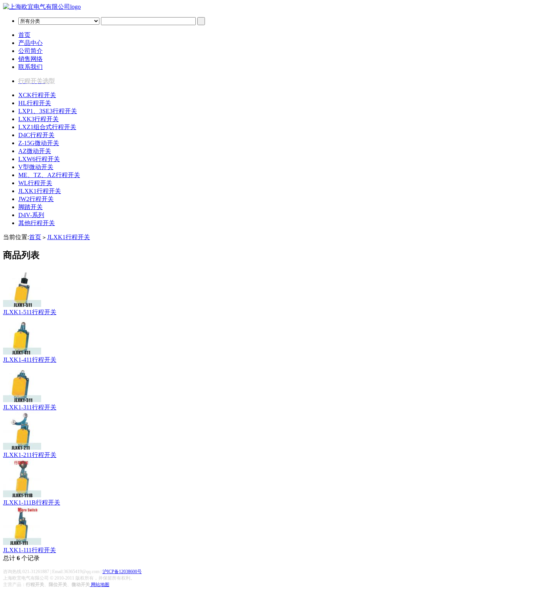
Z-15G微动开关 (38, 143)
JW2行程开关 (36, 199)
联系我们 (30, 67)
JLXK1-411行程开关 (29, 359)
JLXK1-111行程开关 (29, 550)
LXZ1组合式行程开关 (47, 127)
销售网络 (30, 59)
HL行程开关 (34, 103)
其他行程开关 (36, 223)
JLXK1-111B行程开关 (31, 502)
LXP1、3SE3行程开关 (47, 111)
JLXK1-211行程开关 (29, 455)
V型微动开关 (35, 167)
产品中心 (30, 43)
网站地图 (99, 584)
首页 (24, 35)
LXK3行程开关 (38, 119)
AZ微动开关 (34, 151)
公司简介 (30, 51)
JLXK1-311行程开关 (29, 407)
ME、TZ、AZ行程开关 (49, 175)
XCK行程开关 (37, 95)
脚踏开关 (30, 207)
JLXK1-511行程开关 (29, 312)
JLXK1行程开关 (39, 191)
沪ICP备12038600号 (122, 571)
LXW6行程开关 (39, 159)
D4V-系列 (31, 215)
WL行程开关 (35, 183)
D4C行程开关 (36, 135)
